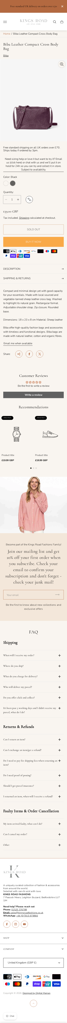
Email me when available (18, 343)
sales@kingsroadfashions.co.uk (23, 912)
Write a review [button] (33, 395)
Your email (13, 595)
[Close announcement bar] (62, 6)
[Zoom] (61, 64)
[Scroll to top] (33, 1003)
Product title (8, 455)
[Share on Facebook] (29, 354)
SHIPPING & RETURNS (17, 278)
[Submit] (58, 594)
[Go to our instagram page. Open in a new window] (15, 924)
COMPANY (8, 949)
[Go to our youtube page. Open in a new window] (24, 924)
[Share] (18, 354)
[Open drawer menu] (5, 21)
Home (6, 34)
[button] (31, 468)
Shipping (24, 218)
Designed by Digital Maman (36, 993)
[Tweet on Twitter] (39, 354)
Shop (6, 938)
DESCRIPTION (11, 269)
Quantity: (8, 192)
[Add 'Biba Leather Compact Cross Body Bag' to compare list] (29, 199)
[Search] (54, 21)
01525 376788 (19, 909)
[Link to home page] (14, 872)
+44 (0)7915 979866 (27, 915)
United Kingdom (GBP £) (22, 962)
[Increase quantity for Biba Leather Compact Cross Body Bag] (18, 199)
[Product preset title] (17, 434)
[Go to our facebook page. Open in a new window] (6, 924)
